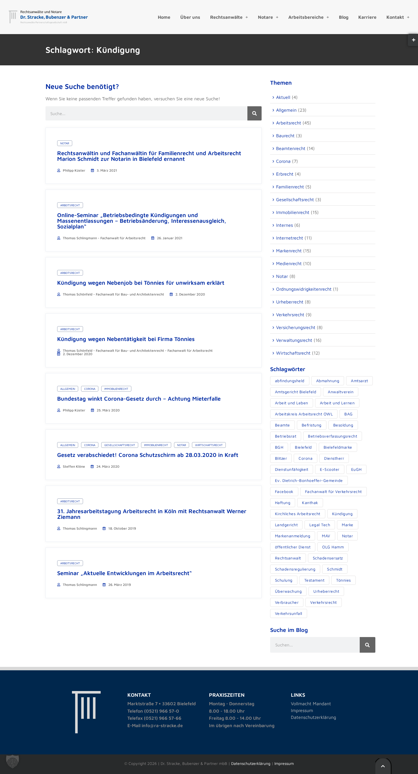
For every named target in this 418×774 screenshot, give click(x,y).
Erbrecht (284, 173)
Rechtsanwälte (226, 17)
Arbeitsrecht (70, 205)
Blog (343, 17)
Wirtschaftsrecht (209, 445)
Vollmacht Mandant (311, 703)
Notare (265, 17)
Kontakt (395, 17)
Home (164, 17)
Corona (89, 388)
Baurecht (285, 135)
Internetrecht (289, 237)
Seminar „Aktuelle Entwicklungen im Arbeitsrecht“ (124, 573)
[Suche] (254, 113)
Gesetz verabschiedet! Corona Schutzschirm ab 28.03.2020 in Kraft (147, 455)
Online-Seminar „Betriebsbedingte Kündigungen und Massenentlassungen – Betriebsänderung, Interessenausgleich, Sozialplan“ (141, 221)
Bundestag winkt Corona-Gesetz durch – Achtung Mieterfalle (139, 398)
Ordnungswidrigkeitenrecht (304, 289)
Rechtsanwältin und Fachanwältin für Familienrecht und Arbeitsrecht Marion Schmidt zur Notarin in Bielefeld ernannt (149, 156)
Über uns (190, 17)
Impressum (302, 710)
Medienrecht (289, 263)
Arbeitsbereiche (306, 17)
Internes (284, 225)
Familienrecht (290, 186)
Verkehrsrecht (290, 314)
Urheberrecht (289, 301)
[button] (12, 761)
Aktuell (283, 97)
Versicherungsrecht (295, 327)
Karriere (367, 17)
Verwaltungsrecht (294, 340)
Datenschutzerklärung (313, 717)
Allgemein (67, 388)
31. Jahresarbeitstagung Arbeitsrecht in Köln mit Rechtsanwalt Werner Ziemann (151, 514)
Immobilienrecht (116, 388)
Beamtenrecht (290, 148)
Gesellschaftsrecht (119, 445)
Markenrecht (289, 250)
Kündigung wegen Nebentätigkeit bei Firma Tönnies (126, 339)
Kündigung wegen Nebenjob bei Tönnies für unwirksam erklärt (140, 282)
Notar (64, 143)
